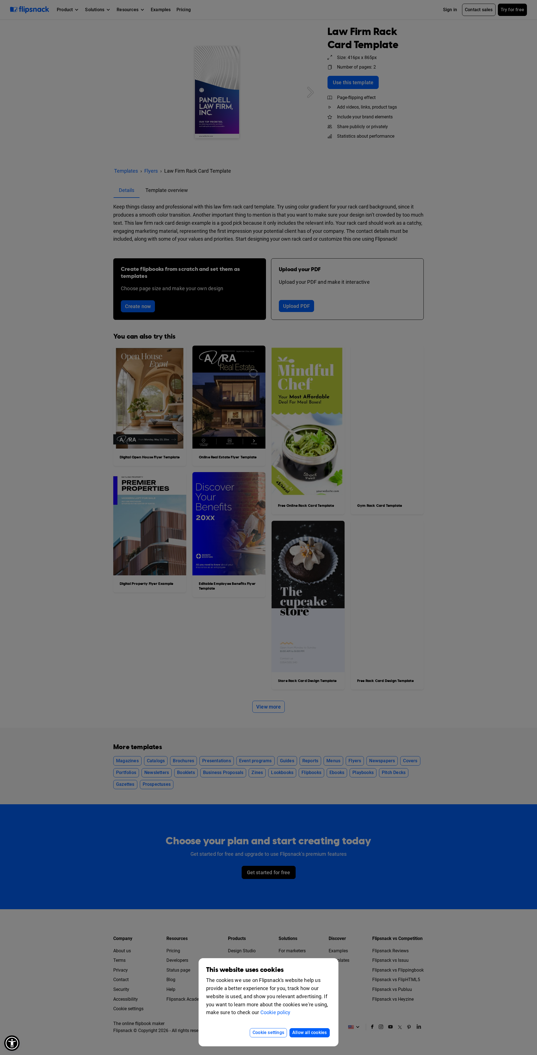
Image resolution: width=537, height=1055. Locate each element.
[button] (12, 1043)
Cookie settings (268, 1032)
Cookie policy (275, 1012)
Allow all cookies (309, 1032)
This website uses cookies (245, 970)
